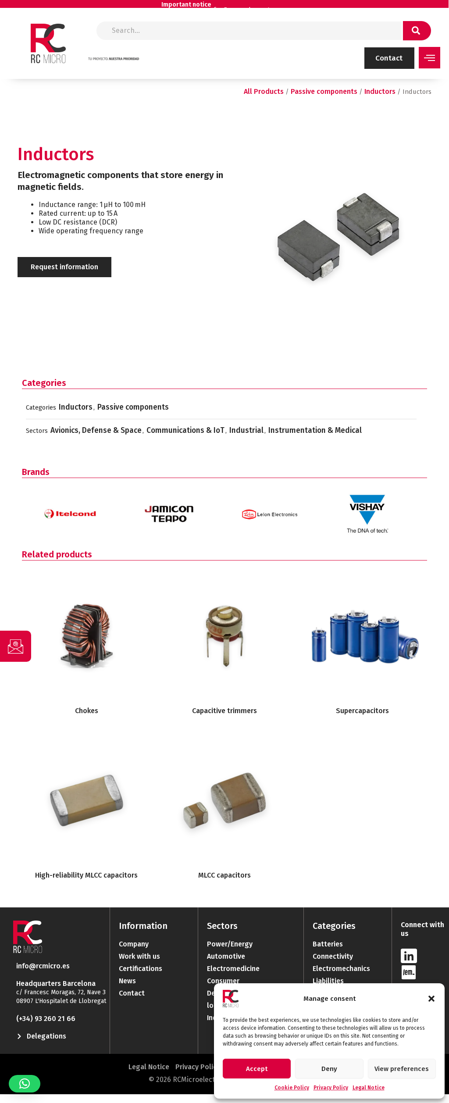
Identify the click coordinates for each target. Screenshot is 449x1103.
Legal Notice (369, 1088)
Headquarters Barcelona (56, 983)
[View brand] (71, 505)
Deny (329, 1069)
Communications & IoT (185, 430)
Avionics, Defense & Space (96, 430)
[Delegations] (19, 1036)
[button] (431, 998)
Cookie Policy (291, 1088)
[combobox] (249, 30)
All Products (264, 91)
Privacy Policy (331, 1088)
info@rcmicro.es (43, 966)
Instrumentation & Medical (315, 430)
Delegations (46, 1036)
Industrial (246, 430)
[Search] (417, 30)
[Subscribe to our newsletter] (15, 646)
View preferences (401, 1069)
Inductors (380, 91)
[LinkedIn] (409, 956)
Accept (256, 1069)
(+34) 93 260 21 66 (45, 1018)
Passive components (324, 91)
